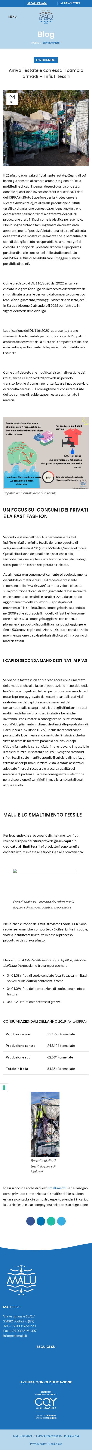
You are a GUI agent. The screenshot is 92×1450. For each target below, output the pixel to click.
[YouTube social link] (58, 1358)
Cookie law (55, 1443)
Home (35, 42)
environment (52, 42)
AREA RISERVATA (37, 3)
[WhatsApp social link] (15, 3)
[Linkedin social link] (10, 3)
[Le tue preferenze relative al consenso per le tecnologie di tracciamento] (4, 1088)
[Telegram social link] (20, 3)
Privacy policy (38, 1443)
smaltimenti (56, 1188)
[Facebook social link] (5, 3)
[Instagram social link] (46, 1358)
